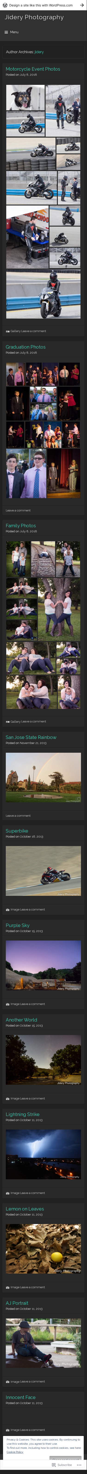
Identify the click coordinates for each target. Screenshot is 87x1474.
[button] (25, 97)
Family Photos (21, 525)
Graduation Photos (26, 347)
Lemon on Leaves (25, 1209)
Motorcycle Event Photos (33, 69)
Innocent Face (21, 1397)
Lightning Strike (23, 1114)
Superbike (17, 831)
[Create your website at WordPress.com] (43, 5)
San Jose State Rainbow (31, 737)
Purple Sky (18, 925)
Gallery (16, 331)
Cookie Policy (15, 1452)
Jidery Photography (34, 17)
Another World (21, 1020)
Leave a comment (33, 331)
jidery (39, 52)
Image (15, 909)
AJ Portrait (17, 1303)
